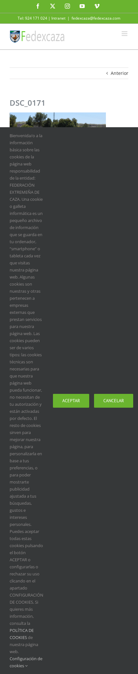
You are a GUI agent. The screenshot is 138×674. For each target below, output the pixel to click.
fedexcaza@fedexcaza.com (96, 18)
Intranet (58, 18)
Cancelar (113, 401)
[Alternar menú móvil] (125, 33)
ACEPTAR (71, 401)
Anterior (119, 73)
